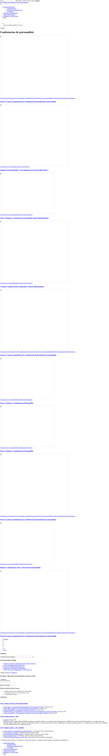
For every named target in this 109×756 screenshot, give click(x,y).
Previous (5, 639)
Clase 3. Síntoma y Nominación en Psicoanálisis (16, 403)
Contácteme (14, 672)
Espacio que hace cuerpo (10, 735)
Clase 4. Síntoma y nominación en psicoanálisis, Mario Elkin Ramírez (24, 218)
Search (37, 1)
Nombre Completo (5, 685)
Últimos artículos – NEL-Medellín (14, 727)
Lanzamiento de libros (11, 694)
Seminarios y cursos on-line (10, 752)
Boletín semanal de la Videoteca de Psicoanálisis (18, 691)
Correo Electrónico (5, 680)
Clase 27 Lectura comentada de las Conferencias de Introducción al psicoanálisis (28, 101)
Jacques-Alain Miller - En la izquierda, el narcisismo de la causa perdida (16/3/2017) (26, 713)
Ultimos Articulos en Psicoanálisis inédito (16, 703)
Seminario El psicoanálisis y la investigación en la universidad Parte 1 (24, 170)
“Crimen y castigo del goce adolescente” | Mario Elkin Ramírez (22, 286)
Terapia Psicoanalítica (9, 750)
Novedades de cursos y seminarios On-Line (17, 693)
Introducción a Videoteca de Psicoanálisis (14, 668)
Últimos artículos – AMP (11, 716)
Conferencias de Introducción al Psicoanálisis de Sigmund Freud (17, 98)
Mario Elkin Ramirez (56, 98)
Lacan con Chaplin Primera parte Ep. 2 (13, 666)
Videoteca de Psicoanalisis (10, 749)
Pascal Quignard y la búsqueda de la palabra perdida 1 (18, 731)
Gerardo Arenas (20, 166)
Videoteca (72, 98)
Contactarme (10, 747)
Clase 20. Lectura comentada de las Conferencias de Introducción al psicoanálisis (28, 636)
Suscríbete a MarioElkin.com (14, 746)
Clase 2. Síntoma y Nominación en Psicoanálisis (16, 451)
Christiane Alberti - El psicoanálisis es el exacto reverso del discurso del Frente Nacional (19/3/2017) (30, 711)
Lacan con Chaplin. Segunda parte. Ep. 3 (14, 665)
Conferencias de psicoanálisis (42, 98)
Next (4, 650)
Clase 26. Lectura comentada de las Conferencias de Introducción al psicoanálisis (28, 355)
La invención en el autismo (10, 732)
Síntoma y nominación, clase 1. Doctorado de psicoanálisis (20, 567)
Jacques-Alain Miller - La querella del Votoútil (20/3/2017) (19, 710)
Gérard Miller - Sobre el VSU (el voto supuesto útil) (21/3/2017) (20, 708)
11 (4, 648)
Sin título (5, 720)
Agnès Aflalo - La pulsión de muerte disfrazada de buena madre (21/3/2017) (23, 707)
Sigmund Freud (66, 98)
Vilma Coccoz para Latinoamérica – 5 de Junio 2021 (17, 669)
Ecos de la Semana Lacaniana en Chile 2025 (15, 737)
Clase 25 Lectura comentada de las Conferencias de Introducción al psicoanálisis (28, 519)
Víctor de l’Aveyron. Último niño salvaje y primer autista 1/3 (19, 663)
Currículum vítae (11, 744)
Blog (4, 754)
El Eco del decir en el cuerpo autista (13, 734)
